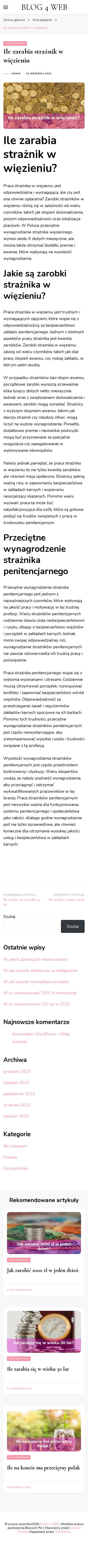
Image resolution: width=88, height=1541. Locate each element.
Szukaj (9, 916)
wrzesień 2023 (17, 1105)
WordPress (62, 1532)
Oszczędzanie (15, 43)
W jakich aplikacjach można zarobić (35, 959)
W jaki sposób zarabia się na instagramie (40, 970)
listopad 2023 (16, 1082)
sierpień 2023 (16, 1116)
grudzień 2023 (17, 1071)
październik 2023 (19, 1094)
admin (16, 73)
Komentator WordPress (34, 1034)
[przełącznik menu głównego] (5, 7)
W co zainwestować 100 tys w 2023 (36, 1004)
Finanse (10, 1157)
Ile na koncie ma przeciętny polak (43, 1467)
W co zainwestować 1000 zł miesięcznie (39, 993)
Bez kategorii (15, 1146)
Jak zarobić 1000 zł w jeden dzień (43, 1270)
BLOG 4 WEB (44, 7)
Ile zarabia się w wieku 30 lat (38, 1369)
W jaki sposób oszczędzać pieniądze (36, 981)
